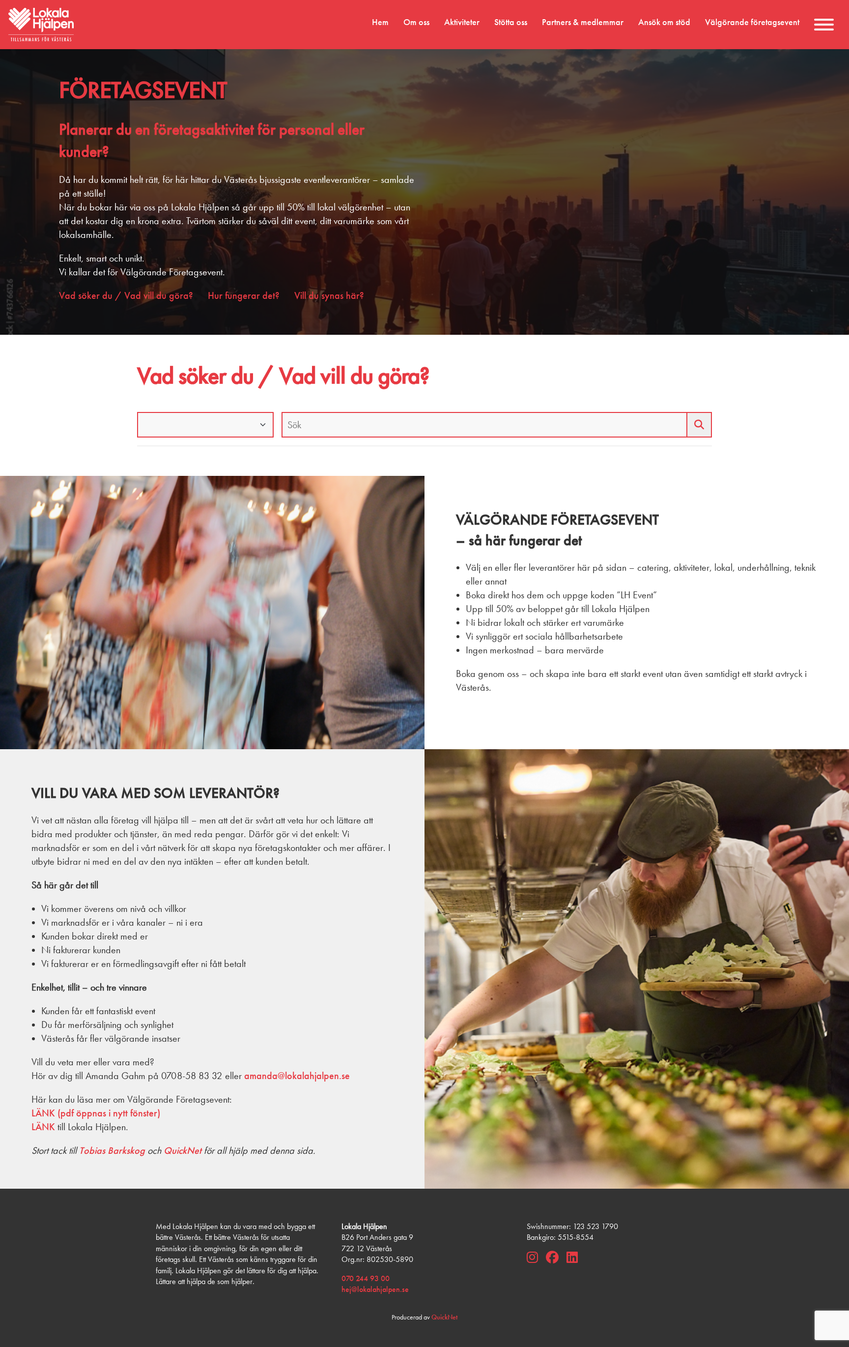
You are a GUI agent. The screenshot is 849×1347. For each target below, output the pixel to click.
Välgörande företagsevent (752, 22)
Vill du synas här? (329, 295)
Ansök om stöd (664, 22)
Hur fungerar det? (244, 295)
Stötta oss (510, 22)
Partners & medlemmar (582, 22)
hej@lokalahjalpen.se (375, 1289)
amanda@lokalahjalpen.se (297, 1076)
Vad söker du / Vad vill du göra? (126, 295)
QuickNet (182, 1150)
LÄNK (43, 1127)
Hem (380, 22)
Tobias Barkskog (112, 1150)
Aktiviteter (462, 22)
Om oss (416, 22)
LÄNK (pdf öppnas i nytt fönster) (95, 1113)
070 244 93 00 (365, 1278)
